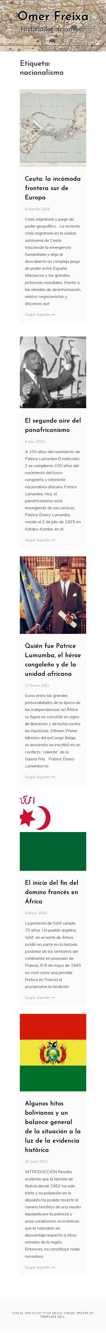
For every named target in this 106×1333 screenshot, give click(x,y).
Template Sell (52, 1317)
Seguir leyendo (38, 314)
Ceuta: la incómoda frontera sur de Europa (53, 188)
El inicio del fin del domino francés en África (51, 892)
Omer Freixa (53, 17)
